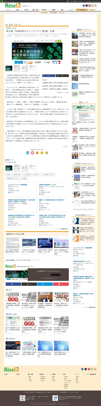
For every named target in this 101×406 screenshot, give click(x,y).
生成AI (17, 9)
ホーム (8, 9)
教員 (77, 378)
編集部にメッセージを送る (63, 92)
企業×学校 (66, 384)
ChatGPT (28, 174)
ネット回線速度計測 (91, 374)
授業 (30, 376)
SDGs (65, 378)
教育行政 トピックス (13, 178)
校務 (30, 378)
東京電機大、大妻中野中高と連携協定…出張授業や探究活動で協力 (58, 89)
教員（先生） (18, 174)
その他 (62, 12)
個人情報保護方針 (63, 392)
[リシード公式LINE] (92, 369)
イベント (71, 9)
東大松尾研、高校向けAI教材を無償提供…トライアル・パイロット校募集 (60, 86)
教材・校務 (35, 9)
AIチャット (38, 174)
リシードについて (55, 392)
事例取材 (66, 386)
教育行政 (44, 9)
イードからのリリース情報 (72, 392)
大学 (45, 80)
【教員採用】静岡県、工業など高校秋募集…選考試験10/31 (57, 82)
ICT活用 (65, 376)
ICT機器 (53, 9)
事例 (62, 9)
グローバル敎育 (67, 380)
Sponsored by (58, 228)
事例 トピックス (49, 174)
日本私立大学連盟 (11, 162)
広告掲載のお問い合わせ (41, 392)
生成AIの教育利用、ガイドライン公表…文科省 (22, 260)
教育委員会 (54, 12)
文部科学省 (45, 12)
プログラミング (67, 382)
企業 (77, 380)
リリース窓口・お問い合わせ (29, 392)
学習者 (77, 376)
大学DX (26, 9)
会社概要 (48, 392)
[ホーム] (7, 24)
